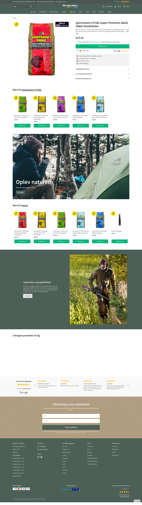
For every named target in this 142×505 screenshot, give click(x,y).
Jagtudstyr (72, 12)
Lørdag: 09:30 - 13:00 (18, 473)
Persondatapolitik (92, 461)
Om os (89, 449)
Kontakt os (90, 446)
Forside (14, 18)
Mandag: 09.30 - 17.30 (18, 458)
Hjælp (113, 452)
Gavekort (101, 12)
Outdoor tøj (42, 12)
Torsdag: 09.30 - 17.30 (18, 467)
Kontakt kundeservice (83, 78)
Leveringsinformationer (84, 74)
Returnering (115, 455)
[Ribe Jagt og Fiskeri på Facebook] (41, 457)
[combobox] (23, 6)
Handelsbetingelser (92, 458)
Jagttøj (64, 12)
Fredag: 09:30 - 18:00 (18, 470)
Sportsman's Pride (31, 90)
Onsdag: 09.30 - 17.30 (18, 464)
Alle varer (33, 12)
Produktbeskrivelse (82, 69)
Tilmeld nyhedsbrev (71, 427)
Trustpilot (90, 455)
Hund (94, 12)
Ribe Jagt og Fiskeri (20, 499)
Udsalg (109, 12)
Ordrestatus (115, 449)
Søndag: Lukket (17, 476)
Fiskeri (81, 12)
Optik (87, 12)
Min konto (115, 446)
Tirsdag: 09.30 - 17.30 (18, 461)
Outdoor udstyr (54, 12)
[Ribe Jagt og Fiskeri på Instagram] (38, 457)
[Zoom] (41, 49)
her (68, 432)
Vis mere (20, 192)
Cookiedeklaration (92, 464)
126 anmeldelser (26, 388)
